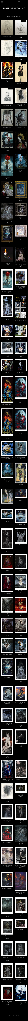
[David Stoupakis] (14, 8)
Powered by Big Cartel (14, 1015)
